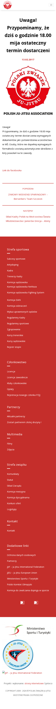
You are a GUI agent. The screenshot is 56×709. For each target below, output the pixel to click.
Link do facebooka (11, 170)
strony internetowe (34, 683)
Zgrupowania (13, 329)
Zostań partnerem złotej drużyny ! (24, 422)
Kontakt (11, 530)
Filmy (9, 443)
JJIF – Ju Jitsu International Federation (25, 566)
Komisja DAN (14, 299)
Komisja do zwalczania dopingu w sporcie (28, 590)
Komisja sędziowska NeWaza (22, 286)
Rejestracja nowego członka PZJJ (23, 395)
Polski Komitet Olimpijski (19, 584)
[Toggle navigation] (51, 5)
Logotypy (11, 509)
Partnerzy (12, 560)
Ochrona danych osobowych (21, 555)
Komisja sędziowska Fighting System (25, 292)
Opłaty (10, 389)
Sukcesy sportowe (16, 258)
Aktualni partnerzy (16, 416)
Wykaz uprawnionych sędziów (22, 311)
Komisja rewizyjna (16, 491)
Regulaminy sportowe (18, 323)
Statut (10, 479)
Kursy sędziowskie (16, 341)
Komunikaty (13, 473)
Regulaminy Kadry (16, 317)
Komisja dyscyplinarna (18, 497)
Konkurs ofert (14, 503)
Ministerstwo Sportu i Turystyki (22, 578)
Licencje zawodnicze (17, 377)
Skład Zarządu (14, 485)
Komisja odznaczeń (17, 305)
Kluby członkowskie (17, 383)
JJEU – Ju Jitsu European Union (22, 572)
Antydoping (12, 264)
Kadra (10, 270)
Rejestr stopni (14, 347)
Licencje (11, 371)
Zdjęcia (10, 449)
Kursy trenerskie (15, 335)
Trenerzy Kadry (14, 276)
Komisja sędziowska (17, 282)
